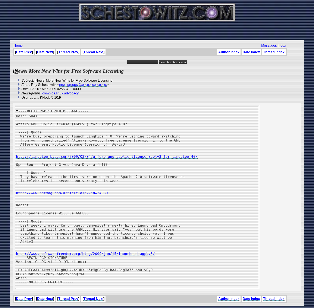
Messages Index (273, 45)
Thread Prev (68, 52)
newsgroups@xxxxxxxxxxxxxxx (83, 85)
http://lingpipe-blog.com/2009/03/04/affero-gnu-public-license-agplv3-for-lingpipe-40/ (107, 157)
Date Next (45, 52)
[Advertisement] (157, 29)
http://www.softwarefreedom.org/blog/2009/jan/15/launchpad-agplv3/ (85, 254)
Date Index (251, 52)
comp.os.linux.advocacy (60, 93)
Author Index (228, 52)
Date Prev (24, 52)
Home (18, 45)
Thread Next (93, 52)
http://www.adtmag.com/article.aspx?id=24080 (62, 193)
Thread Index (274, 52)
